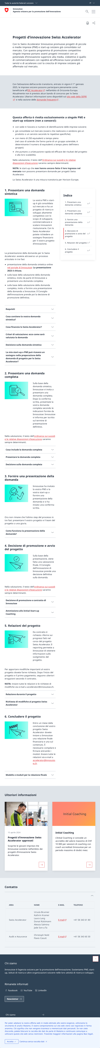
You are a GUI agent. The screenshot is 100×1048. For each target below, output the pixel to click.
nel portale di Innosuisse (19, 267)
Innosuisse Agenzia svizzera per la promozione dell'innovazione (37, 10)
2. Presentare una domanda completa (73, 212)
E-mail (61, 919)
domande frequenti (46, 99)
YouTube (28, 990)
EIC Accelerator (35, 90)
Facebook (13, 990)
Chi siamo (10, 1014)
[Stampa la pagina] (87, 23)
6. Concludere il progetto (72, 250)
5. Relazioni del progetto (76, 243)
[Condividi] (94, 23)
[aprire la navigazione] (93, 11)
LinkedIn (42, 990)
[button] (95, 959)
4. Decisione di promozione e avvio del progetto (75, 234)
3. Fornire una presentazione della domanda (73, 222)
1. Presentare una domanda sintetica (73, 203)
